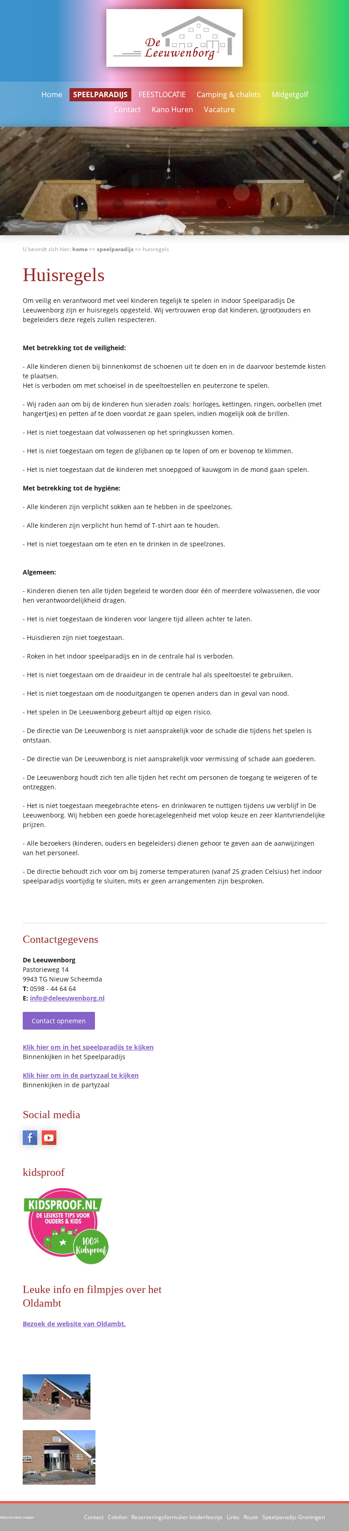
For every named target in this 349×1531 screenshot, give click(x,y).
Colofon (117, 1517)
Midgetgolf (290, 94)
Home (51, 94)
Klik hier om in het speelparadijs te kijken (88, 1047)
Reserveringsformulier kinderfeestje (177, 1517)
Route (251, 1517)
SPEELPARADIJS (100, 94)
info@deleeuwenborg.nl (67, 998)
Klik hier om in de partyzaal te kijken (81, 1075)
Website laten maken (17, 1517)
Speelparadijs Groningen (293, 1517)
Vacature (219, 109)
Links (233, 1517)
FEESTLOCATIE (162, 94)
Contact (127, 109)
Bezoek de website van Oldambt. (74, 1323)
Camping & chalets (229, 94)
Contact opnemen (59, 1020)
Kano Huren (172, 109)
